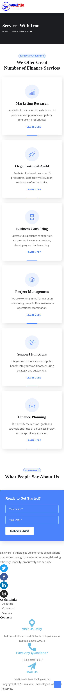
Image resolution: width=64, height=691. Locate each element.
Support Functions (32, 354)
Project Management (32, 292)
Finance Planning (32, 417)
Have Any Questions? (32, 653)
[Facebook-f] (4, 577)
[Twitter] (4, 568)
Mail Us (32, 672)
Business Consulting (32, 229)
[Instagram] (4, 594)
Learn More (33, 126)
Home (5, 31)
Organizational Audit (32, 166)
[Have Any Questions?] (32, 647)
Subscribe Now (19, 531)
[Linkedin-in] (4, 585)
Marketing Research (32, 103)
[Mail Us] (32, 666)
